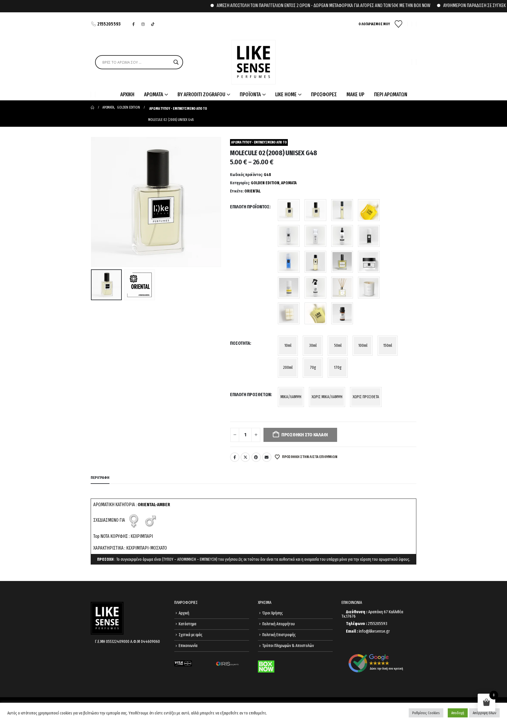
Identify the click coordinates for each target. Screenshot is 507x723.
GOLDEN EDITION (265, 182)
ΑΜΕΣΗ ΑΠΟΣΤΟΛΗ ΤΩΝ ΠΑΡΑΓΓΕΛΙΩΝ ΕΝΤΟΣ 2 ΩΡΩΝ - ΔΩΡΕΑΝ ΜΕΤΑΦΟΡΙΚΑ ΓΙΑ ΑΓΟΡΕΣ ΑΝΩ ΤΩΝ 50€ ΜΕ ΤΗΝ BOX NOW (311, 5)
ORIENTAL (252, 191)
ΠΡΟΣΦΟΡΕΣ (324, 94)
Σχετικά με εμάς (190, 634)
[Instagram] (143, 24)
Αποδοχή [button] (457, 713)
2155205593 (109, 24)
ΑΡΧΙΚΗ (127, 94)
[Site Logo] (253, 62)
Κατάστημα (187, 623)
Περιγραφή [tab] (100, 477)
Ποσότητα (240, 343)
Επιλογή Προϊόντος (249, 207)
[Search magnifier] (176, 62)
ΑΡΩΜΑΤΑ (289, 182)
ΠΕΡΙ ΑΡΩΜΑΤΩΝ (390, 94)
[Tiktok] (153, 24)
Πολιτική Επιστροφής (279, 634)
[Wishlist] (398, 24)
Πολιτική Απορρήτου (278, 623)
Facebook (234, 457)
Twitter (245, 457)
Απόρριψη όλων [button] (484, 713)
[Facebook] (133, 24)
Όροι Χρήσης (272, 613)
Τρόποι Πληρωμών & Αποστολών (288, 645)
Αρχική (184, 613)
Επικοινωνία (188, 645)
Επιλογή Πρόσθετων (250, 394)
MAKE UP (355, 94)
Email (266, 457)
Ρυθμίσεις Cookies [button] (426, 713)
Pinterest (256, 457)
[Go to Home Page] (92, 107)
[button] (92, 202)
